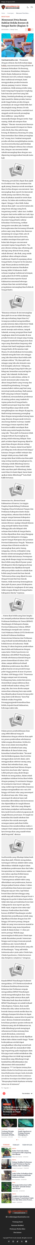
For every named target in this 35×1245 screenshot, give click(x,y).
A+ (32, 29)
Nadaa (14, 1202)
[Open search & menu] (32, 7)
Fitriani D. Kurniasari (17, 1168)
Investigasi (10, 13)
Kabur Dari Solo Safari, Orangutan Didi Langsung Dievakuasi (21, 1152)
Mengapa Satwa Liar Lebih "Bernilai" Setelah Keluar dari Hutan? (22, 1186)
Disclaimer (17, 1232)
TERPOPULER (27, 1145)
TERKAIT (16, 1145)
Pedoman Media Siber (17, 1229)
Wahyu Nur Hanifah (17, 1156)
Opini (13, 1182)
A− (26, 29)
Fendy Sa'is (15, 1191)
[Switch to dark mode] (28, 7)
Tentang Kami (17, 1222)
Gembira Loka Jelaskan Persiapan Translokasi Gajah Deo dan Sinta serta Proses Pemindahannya (22, 1198)
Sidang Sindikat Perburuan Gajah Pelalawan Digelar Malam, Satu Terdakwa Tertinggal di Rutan (22, 1164)
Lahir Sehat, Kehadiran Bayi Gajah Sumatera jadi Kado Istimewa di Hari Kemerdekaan (22, 1176)
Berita (14, 1148)
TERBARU (6, 1145)
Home (3, 13)
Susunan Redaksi (17, 1225)
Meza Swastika (16, 1179)
